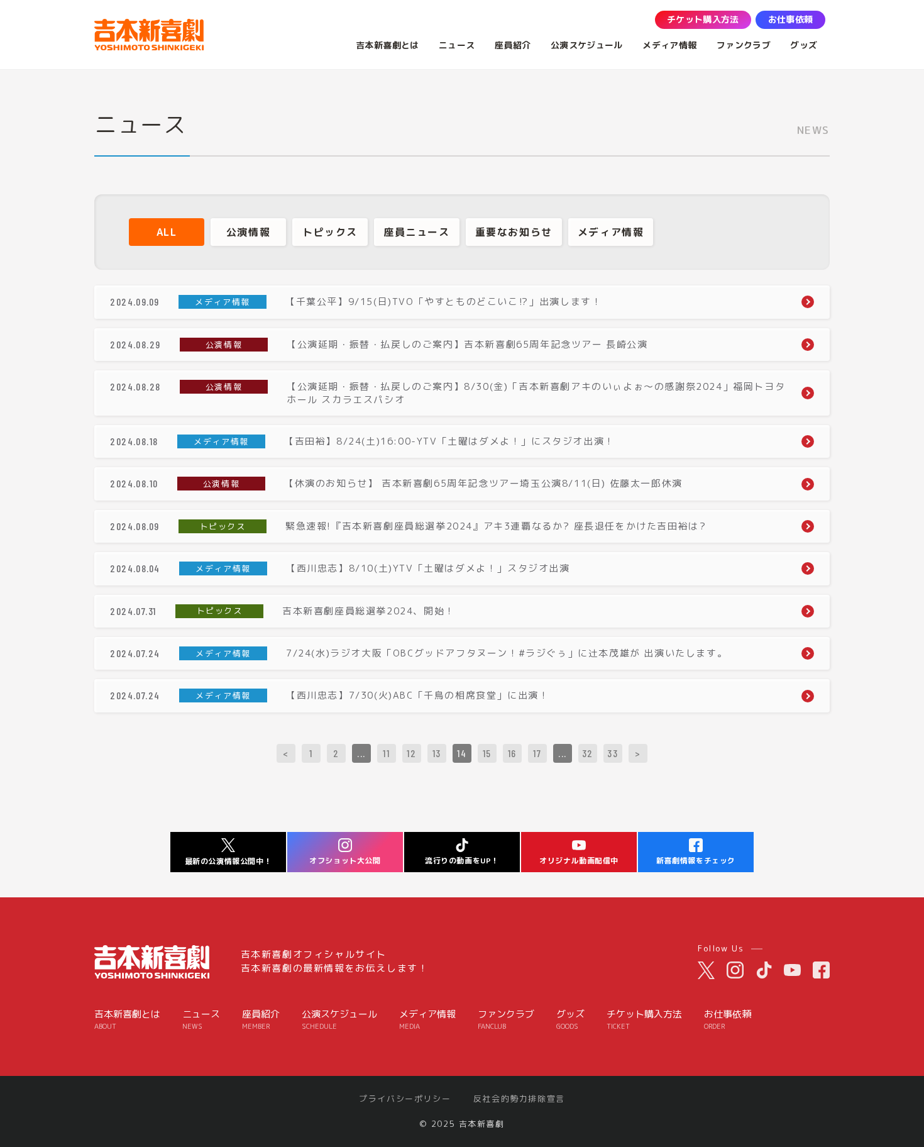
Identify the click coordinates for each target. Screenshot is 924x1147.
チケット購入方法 (644, 1019)
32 (587, 753)
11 (386, 753)
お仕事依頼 (727, 1019)
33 (612, 753)
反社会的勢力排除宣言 (519, 1099)
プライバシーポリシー (405, 1099)
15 (487, 753)
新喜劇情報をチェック (695, 860)
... (361, 753)
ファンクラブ (506, 1019)
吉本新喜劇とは (127, 1019)
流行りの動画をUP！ (462, 860)
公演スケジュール (339, 1019)
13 (436, 753)
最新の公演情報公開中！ (228, 861)
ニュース (201, 1019)
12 (411, 753)
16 (512, 753)
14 (461, 753)
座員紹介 (261, 1019)
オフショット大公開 (344, 860)
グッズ (570, 1019)
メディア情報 (427, 1019)
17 (537, 753)
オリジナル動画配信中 (579, 860)
